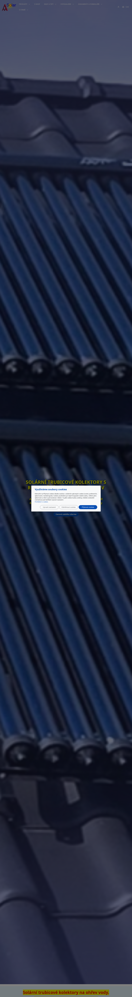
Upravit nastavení (49, 507)
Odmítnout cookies (69, 507)
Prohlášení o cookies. (41, 502)
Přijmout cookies (88, 507)
